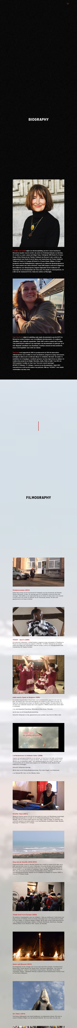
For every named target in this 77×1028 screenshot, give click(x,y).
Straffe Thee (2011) (20, 814)
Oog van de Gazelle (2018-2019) (25, 862)
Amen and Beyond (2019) (22, 964)
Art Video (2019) (19, 1014)
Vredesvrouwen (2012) (21, 590)
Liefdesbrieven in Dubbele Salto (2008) (27, 756)
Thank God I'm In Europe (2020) (25, 915)
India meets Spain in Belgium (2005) (26, 697)
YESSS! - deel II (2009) (21, 640)
